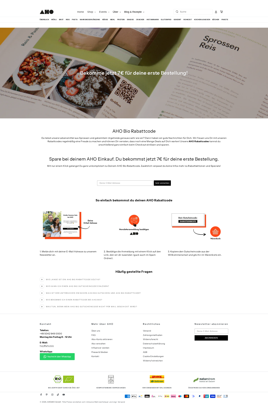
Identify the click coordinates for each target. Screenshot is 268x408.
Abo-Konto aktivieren (102, 339)
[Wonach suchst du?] (177, 11)
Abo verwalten (98, 343)
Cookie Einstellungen (153, 356)
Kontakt (95, 356)
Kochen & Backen (202, 20)
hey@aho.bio (47, 345)
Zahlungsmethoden (152, 335)
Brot (61, 20)
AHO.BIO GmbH (54, 402)
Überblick (44, 20)
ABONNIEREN (211, 338)
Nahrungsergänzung (90, 20)
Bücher (215, 20)
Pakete (225, 20)
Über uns (95, 331)
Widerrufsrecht (150, 339)
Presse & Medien (99, 352)
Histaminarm (153, 20)
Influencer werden (100, 348)
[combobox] (190, 11)
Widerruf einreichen (153, 360)
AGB (145, 352)
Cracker (140, 20)
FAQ (93, 335)
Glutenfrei (166, 20)
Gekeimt (177, 20)
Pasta (74, 20)
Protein (121, 20)
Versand (147, 331)
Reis (68, 20)
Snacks (130, 20)
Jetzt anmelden (162, 183)
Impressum (148, 348)
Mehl (112, 20)
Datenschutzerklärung (154, 343)
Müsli (54, 20)
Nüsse (105, 20)
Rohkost (188, 20)
